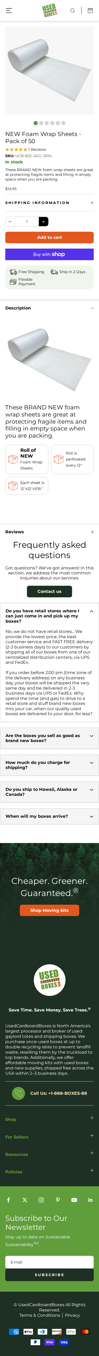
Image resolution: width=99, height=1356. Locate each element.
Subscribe (49, 1274)
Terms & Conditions (39, 1315)
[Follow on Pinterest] (58, 1200)
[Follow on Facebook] (8, 1200)
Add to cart (49, 237)
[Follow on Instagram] (41, 1200)
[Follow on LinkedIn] (90, 1200)
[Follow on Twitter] (25, 1200)
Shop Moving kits (49, 910)
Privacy (72, 1315)
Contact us (49, 591)
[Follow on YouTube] (74, 1200)
